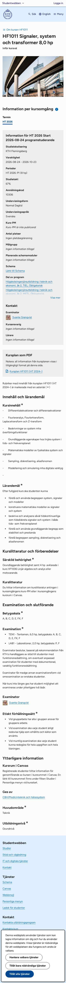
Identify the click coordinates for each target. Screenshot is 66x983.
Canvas (7, 888)
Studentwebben (11, 3)
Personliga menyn (13, 901)
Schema (7, 882)
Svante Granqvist (22, 317)
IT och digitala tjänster (15, 861)
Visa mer (55, 297)
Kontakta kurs (10, 928)
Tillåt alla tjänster (19, 973)
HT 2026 (7, 121)
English (46, 14)
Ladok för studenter (14, 907)
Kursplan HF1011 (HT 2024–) (26, 371)
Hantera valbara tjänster (23, 957)
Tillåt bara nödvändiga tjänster (27, 965)
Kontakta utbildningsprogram (19, 922)
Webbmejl (8, 894)
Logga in (58, 3)
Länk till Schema (15, 270)
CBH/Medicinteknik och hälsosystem (24, 797)
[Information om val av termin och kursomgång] (56, 109)
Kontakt (7, 867)
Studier (7, 848)
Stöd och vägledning (14, 854)
